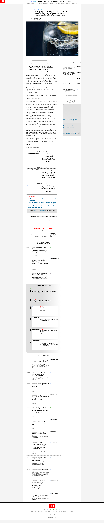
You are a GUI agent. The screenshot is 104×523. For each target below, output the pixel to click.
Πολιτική (36, 3)
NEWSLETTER (47, 511)
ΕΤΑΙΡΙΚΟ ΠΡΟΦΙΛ (62, 511)
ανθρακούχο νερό (43, 121)
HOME (27, 5)
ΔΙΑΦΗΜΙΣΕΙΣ (54, 511)
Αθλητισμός (63, 3)
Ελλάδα (28, 3)
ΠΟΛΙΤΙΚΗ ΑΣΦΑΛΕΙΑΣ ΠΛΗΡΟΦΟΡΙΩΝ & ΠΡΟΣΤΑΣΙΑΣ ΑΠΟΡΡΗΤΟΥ (41, 513)
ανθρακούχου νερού (35, 67)
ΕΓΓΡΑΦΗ (52, 234)
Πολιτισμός (46, 3)
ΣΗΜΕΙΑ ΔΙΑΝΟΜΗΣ (71, 513)
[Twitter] (77, 54)
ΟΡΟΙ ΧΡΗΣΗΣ (37, 236)
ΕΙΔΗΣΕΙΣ (30, 5)
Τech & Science (35, 5)
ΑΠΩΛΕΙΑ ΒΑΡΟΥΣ (53, 216)
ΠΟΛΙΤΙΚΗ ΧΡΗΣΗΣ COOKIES (60, 513)
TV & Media (51, 3)
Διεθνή (32, 3)
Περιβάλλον (68, 3)
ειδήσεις (29, 211)
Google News (42, 210)
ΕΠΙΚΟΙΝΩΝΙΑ (40, 511)
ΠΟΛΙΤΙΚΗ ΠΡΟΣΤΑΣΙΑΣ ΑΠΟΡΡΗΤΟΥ (46, 236)
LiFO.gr (35, 210)
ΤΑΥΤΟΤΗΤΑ (33, 511)
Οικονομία (41, 3)
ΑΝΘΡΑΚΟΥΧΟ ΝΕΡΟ (44, 216)
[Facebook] (75, 54)
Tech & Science (57, 3)
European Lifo (74, 3)
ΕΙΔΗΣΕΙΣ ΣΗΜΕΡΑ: (32, 196)
